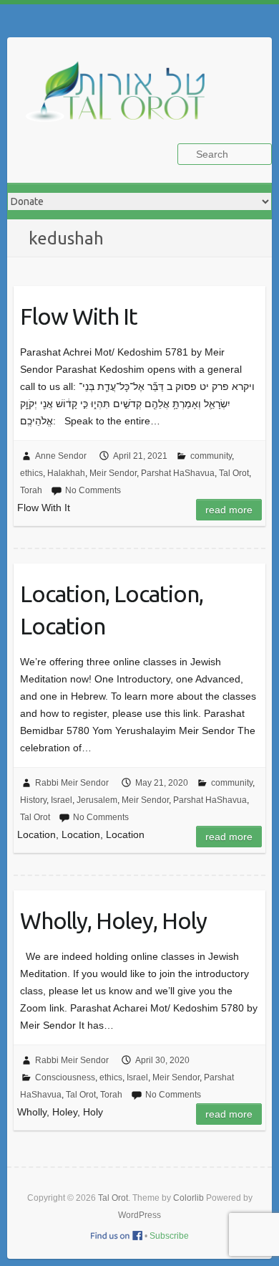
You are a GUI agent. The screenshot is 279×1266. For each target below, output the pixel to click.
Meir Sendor (113, 473)
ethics (31, 473)
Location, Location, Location (111, 610)
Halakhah (66, 473)
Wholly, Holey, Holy (113, 920)
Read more (229, 509)
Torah (31, 490)
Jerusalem (97, 800)
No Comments (93, 490)
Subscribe (169, 1236)
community (211, 456)
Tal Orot (234, 473)
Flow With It (78, 316)
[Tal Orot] (121, 99)
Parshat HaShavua (178, 473)
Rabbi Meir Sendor (72, 783)
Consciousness (65, 1077)
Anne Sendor (61, 456)
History (33, 800)
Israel (61, 800)
